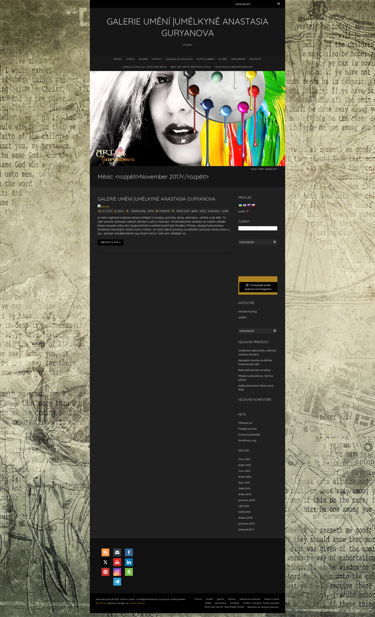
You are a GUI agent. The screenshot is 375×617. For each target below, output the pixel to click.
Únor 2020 (244, 471)
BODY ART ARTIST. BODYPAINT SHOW (191, 66)
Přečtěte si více (109, 242)
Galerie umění (183, 211)
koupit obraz (214, 211)
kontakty (255, 59)
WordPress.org (247, 440)
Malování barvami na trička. (254, 370)
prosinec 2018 (246, 500)
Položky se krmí (247, 428)
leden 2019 (244, 494)
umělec (150, 211)
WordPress (101, 603)
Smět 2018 (244, 512)
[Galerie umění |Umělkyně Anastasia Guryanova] (103, 206)
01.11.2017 (106, 211)
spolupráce (238, 59)
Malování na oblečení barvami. (234, 66)
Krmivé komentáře (249, 434)
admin (120, 211)
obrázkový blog (138, 211)
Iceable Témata (137, 603)
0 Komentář (164, 211)
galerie (143, 59)
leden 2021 (244, 465)
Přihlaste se (245, 423)
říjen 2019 (244, 482)
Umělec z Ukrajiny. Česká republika (144, 66)
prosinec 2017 (246, 523)
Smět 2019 (244, 488)
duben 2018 (245, 517)
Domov (118, 59)
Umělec (130, 59)
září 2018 (243, 506)
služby (223, 59)
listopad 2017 (246, 529)
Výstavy (157, 59)
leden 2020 (244, 476)
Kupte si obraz (205, 59)
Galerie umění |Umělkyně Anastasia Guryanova (156, 199)
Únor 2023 (244, 459)
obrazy (203, 211)
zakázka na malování (179, 59)
